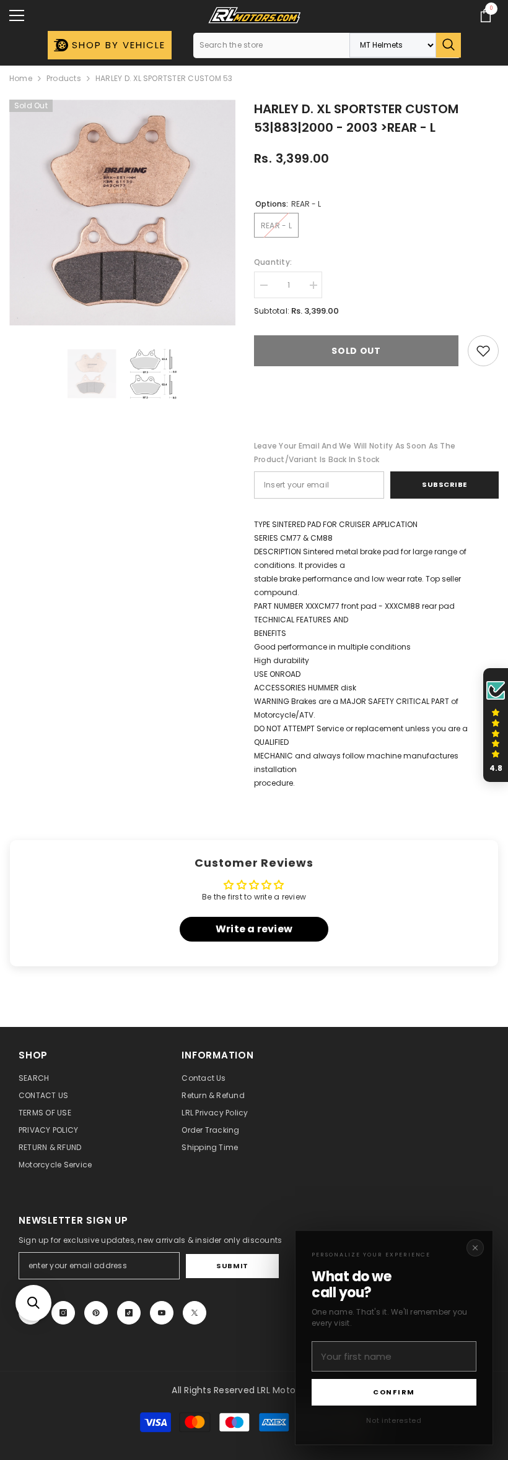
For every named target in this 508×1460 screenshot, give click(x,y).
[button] (33, 1303)
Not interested (393, 1420)
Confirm (394, 1392)
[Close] (475, 1247)
